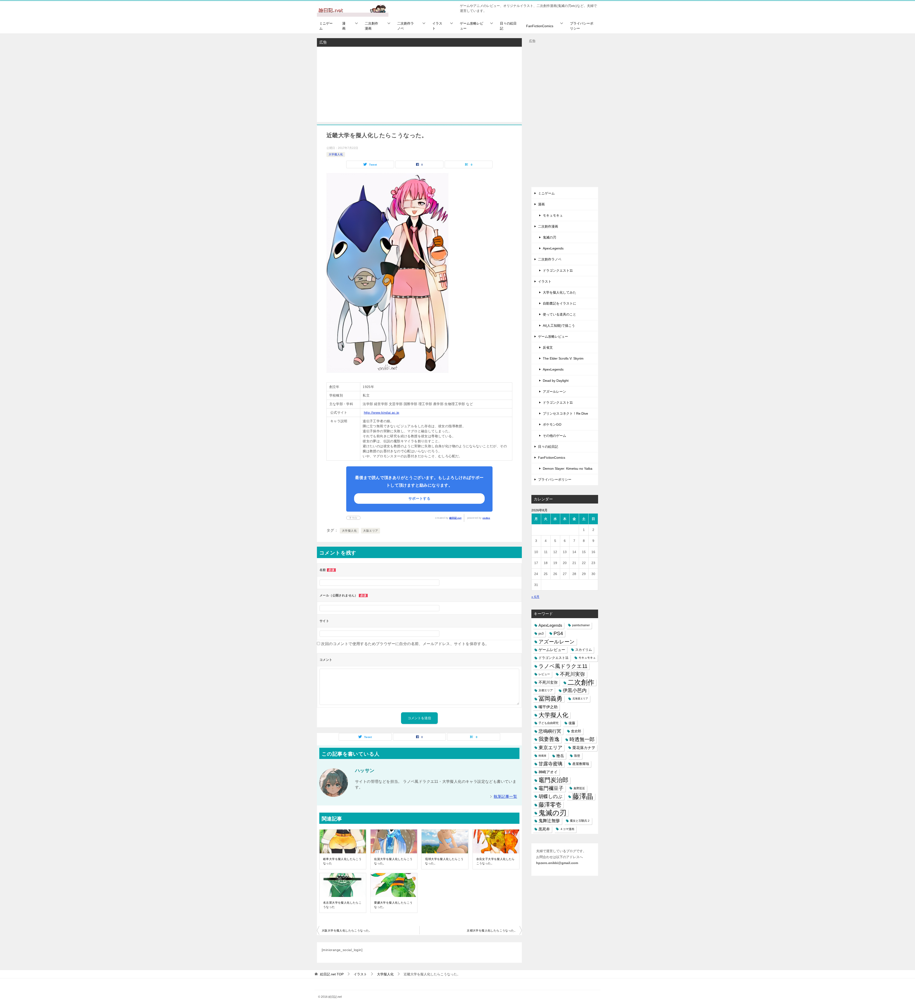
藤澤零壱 (550, 804)
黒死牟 (544, 829)
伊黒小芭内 (575, 690)
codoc (486, 518)
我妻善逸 (549, 739)
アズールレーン (554, 391)
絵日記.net (455, 518)
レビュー (544, 674)
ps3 (541, 633)
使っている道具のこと (559, 314)
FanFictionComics (539, 26)
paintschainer (581, 625)
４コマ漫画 (567, 829)
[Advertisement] (419, 84)
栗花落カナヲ (583, 748)
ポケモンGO (552, 424)
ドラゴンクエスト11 (558, 270)
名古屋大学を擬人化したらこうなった (342, 905)
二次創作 (581, 682)
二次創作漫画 (371, 25)
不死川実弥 (572, 674)
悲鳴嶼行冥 (550, 731)
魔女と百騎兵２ (580, 820)
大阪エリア (370, 530)
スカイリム (583, 650)
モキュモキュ (553, 215)
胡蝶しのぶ (550, 796)
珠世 (577, 756)
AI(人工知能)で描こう (559, 325)
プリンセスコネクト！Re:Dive (565, 413)
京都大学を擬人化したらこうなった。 (492, 930)
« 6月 (535, 597)
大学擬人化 (336, 154)
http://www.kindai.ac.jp (381, 412)
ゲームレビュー (552, 650)
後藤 (572, 723)
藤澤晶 (582, 796)
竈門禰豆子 (551, 788)
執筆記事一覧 (505, 796)
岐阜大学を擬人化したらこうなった (342, 861)
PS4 (558, 633)
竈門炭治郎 (553, 780)
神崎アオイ (548, 772)
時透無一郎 (582, 739)
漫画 (344, 25)
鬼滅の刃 (549, 237)
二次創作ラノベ (405, 25)
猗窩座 (542, 755)
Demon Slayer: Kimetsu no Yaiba (567, 468)
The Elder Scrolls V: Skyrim (563, 358)
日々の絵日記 (508, 25)
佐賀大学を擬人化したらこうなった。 (393, 861)
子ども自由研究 (549, 723)
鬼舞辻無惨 (549, 820)
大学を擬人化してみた (559, 292)
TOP (332, 974)
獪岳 (560, 756)
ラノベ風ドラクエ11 (563, 666)
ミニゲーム (326, 25)
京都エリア (546, 690)
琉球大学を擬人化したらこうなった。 (444, 861)
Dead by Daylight (556, 380)
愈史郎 (576, 731)
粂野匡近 (579, 788)
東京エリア (550, 747)
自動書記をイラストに (559, 303)
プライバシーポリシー (581, 25)
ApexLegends (553, 248)
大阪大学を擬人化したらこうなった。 (347, 930)
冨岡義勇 (550, 698)
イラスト (437, 25)
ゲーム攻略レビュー (471, 25)
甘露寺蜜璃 (550, 763)
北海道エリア (580, 698)
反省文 (548, 347)
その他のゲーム (554, 436)
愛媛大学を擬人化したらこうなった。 (393, 905)
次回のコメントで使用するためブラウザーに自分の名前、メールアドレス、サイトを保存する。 (405, 644)
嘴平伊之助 (548, 707)
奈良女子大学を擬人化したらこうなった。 (495, 861)
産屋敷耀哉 (580, 764)
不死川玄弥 (548, 682)
